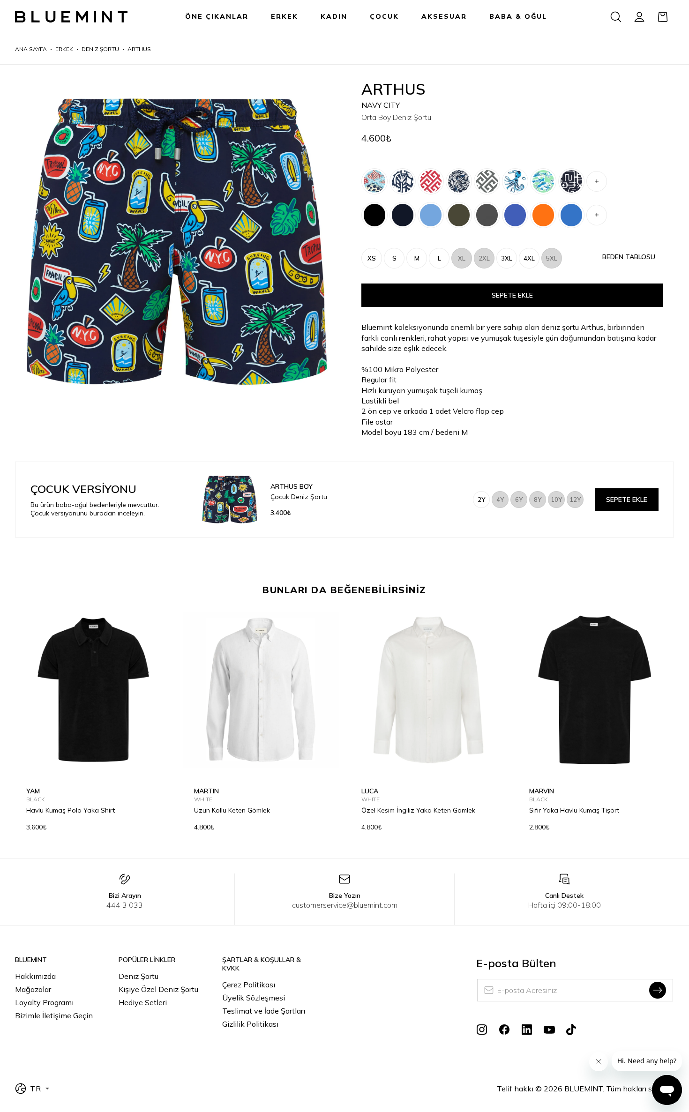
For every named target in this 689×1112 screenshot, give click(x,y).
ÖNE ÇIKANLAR (216, 16)
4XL (529, 258)
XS (371, 258)
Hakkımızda (35, 976)
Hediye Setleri (143, 1002)
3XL (506, 258)
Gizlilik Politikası (250, 1024)
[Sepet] (663, 17)
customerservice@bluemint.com (344, 905)
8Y (537, 499)
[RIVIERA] (431, 215)
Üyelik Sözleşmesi (253, 997)
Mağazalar (33, 989)
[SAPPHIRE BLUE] (571, 215)
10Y (556, 499)
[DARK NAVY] (402, 215)
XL (461, 258)
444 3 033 (124, 905)
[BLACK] (374, 215)
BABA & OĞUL (518, 16)
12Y (575, 499)
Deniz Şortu (138, 976)
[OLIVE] (459, 215)
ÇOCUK (384, 16)
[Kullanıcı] (639, 17)
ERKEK (284, 16)
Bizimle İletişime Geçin (54, 1015)
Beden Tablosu (628, 257)
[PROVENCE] (515, 215)
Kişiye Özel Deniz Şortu (158, 989)
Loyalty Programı (44, 1002)
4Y (500, 499)
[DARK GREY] (487, 215)
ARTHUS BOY (291, 486)
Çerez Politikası (248, 984)
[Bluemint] (71, 17)
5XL (551, 258)
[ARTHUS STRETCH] (374, 181)
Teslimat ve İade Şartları (263, 1010)
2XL (484, 258)
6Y (519, 499)
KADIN (334, 16)
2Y (481, 499)
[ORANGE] (543, 215)
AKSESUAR (444, 16)
